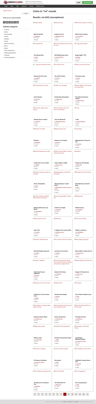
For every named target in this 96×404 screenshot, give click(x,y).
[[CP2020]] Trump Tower (61, 55)
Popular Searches (7, 10)
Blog (12, 6)
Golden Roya (80, 253)
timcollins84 (38, 340)
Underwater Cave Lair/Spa (41, 163)
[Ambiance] (83, 156)
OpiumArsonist (60, 232)
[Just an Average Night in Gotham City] (63, 200)
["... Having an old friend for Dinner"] (42, 69)
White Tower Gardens (81, 34)
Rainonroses (59, 165)
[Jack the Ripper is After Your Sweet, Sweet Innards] (63, 112)
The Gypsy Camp (80, 76)
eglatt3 (37, 298)
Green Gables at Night (61, 163)
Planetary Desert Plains (40, 317)
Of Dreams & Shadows (40, 360)
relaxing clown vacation (40, 119)
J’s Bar (77, 119)
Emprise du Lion (59, 34)
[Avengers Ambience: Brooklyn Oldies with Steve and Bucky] (42, 200)
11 (76, 394)
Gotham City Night (60, 207)
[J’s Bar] (83, 112)
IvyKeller (79, 363)
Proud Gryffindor (81, 121)
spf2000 (37, 165)
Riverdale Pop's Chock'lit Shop (82, 184)
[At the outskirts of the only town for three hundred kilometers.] (63, 310)
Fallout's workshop (80, 230)
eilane (36, 186)
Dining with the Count (40, 76)
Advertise (24, 6)
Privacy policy (49, 401)
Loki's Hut (37, 230)
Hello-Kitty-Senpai (60, 121)
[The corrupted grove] (83, 375)
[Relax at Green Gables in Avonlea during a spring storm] (63, 156)
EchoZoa (37, 99)
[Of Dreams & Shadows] (42, 353)
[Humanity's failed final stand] (42, 244)
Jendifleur (58, 274)
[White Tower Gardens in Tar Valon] (83, 27)
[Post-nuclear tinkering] (83, 223)
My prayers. (58, 360)
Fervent (58, 78)
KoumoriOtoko (59, 57)
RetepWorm (80, 209)
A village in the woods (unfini (63, 230)
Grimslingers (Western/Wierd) (80, 338)
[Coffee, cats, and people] (63, 90)
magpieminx (59, 99)
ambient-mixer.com (14, 2)
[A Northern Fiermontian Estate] (63, 331)
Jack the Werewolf (60, 119)
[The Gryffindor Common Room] (83, 353)
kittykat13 (58, 209)
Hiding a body (38, 338)
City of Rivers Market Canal (83, 294)
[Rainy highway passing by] (83, 244)
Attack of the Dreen (60, 272)
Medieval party (79, 207)
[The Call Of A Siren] (63, 69)
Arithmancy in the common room (41, 295)
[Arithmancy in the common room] (42, 287)
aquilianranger (80, 100)
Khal (78, 187)
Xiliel (78, 384)
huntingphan (38, 211)
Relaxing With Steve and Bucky (41, 208)
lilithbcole (37, 386)
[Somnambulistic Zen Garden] (42, 90)
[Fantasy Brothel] (42, 27)
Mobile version (40, 6)
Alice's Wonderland (39, 183)
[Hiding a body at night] (42, 331)
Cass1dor (79, 144)
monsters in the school (61, 251)
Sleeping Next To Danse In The (82, 141)
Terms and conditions (57, 401)
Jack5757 (37, 78)
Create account (88, 2)
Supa (78, 296)
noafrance (37, 121)
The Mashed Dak (39, 55)
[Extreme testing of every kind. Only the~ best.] (63, 48)
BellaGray (37, 36)
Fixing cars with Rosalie (82, 163)
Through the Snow (80, 317)
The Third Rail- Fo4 (60, 382)
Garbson (58, 142)
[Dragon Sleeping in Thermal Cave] (83, 265)
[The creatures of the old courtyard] (63, 244)
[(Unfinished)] (63, 223)
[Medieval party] (83, 200)
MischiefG (79, 165)
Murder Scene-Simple (61, 294)
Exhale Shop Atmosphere (62, 97)
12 (79, 394)
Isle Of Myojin (38, 97)
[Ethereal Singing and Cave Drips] (42, 156)
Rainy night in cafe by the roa (83, 251)
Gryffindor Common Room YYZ (82, 361)
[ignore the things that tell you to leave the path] (83, 310)
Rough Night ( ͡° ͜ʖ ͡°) (80, 55)
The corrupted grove (81, 382)
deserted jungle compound (41, 251)
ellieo (57, 362)
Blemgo (79, 57)
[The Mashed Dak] (42, 48)
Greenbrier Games (81, 341)
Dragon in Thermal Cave (82, 272)
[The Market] (83, 287)
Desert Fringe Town (60, 317)
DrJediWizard (80, 232)
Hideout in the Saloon (61, 140)
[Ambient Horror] (63, 287)
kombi (78, 78)
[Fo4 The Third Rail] (63, 375)
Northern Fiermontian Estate (63, 338)
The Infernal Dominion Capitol (81, 97)
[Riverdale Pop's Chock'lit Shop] (83, 176)
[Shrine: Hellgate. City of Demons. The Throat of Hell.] (83, 90)
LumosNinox (80, 36)
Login (78, 2)
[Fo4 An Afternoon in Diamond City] (42, 375)
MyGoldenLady (60, 36)
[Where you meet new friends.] (83, 69)
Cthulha (37, 253)
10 (72, 394)
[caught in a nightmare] (42, 265)
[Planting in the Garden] (42, 133)
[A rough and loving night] (83, 48)
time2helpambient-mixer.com (86, 401)
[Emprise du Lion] (63, 27)
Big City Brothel (38, 34)
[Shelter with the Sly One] (42, 223)
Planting (36, 140)
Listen (36, 31)
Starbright (37, 142)
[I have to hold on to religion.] (63, 353)
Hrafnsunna (80, 274)
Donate (31, 6)
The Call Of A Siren (60, 76)
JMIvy (57, 340)
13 (83, 394)
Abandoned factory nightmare (39, 272)
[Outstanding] (83, 133)
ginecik (58, 296)
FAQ (17, 6)
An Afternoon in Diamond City (41, 383)
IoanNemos (79, 319)
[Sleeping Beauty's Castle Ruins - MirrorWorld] (63, 176)
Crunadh (37, 232)
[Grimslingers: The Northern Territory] (83, 331)
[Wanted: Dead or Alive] (63, 133)
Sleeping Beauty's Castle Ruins (62, 184)
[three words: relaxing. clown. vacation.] (42, 112)
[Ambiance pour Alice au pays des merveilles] (42, 176)
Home (6, 6)
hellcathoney (38, 319)
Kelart (36, 57)
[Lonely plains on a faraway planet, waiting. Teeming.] (42, 310)
